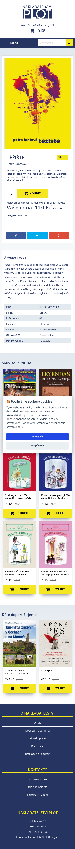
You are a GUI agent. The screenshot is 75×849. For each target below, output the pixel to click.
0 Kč (41, 31)
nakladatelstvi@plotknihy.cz (42, 837)
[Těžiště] (37, 103)
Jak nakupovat (37, 738)
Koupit (34, 193)
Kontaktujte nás (37, 779)
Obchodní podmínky (37, 730)
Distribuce (37, 746)
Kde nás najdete (37, 787)
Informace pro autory (37, 754)
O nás (37, 722)
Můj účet (37, 25)
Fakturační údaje (37, 794)
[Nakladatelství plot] (37, 12)
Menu (13, 43)
